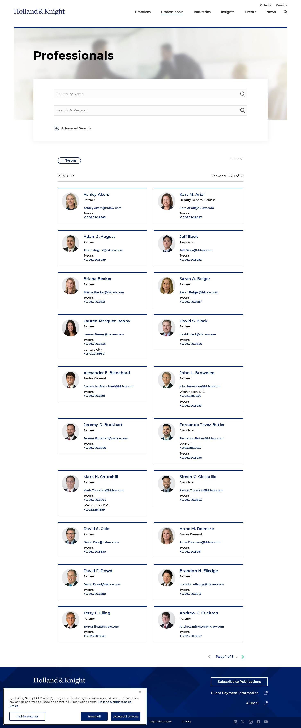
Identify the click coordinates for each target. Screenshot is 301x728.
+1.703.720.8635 (95, 344)
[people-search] (242, 94)
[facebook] (258, 722)
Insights (227, 12)
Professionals (172, 12)
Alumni (252, 703)
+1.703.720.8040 (95, 636)
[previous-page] (210, 657)
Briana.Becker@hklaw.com (104, 292)
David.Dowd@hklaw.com (102, 584)
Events (250, 12)
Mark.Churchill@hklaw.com (104, 490)
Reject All (94, 716)
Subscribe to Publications (239, 682)
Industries (202, 12)
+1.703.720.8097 (191, 217)
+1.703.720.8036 (191, 457)
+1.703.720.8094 (95, 500)
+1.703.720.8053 (191, 405)
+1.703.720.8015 (190, 594)
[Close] (140, 692)
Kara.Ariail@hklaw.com (197, 208)
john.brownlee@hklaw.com (200, 386)
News (271, 12)
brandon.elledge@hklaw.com (202, 584)
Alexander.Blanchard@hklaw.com (109, 386)
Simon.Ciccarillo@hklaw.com (201, 490)
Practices (143, 12)
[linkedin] (235, 722)
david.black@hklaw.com (198, 334)
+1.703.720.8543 (191, 500)
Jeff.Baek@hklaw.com (196, 250)
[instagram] (250, 722)
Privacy (186, 721)
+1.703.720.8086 (95, 448)
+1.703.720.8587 (191, 302)
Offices (265, 5)
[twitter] (243, 722)
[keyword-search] (242, 110)
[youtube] (266, 722)
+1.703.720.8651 (94, 302)
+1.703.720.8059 (95, 259)
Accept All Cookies (125, 716)
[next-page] (242, 657)
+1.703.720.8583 (95, 217)
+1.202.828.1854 (190, 396)
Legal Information (160, 721)
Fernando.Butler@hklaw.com (202, 438)
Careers (281, 5)
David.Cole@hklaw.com (101, 542)
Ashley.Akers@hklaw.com (103, 208)
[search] (285, 12)
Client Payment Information (235, 693)
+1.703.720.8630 (95, 552)
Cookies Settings (27, 716)
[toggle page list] (237, 657)
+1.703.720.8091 (190, 552)
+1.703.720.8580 (95, 594)
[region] (75, 706)
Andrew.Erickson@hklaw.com (202, 626)
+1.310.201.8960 (94, 354)
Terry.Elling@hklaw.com (101, 626)
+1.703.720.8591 (94, 396)
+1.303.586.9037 (191, 448)
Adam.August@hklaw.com (103, 250)
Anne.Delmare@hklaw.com (200, 542)
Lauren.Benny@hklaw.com (104, 334)
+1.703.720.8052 (191, 259)
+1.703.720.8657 (191, 636)
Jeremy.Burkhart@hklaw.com (106, 438)
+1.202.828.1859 (94, 509)
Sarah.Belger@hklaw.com (199, 292)
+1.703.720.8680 (191, 344)
